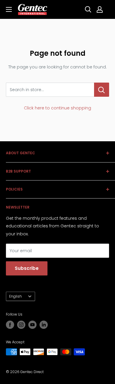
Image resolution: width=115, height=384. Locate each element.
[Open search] (88, 9)
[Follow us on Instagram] (21, 325)
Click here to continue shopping (57, 108)
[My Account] (100, 9)
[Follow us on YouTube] (32, 325)
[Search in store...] (101, 90)
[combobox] (50, 90)
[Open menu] (9, 9)
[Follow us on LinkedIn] (44, 325)
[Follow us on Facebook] (10, 325)
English (15, 296)
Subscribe (27, 268)
